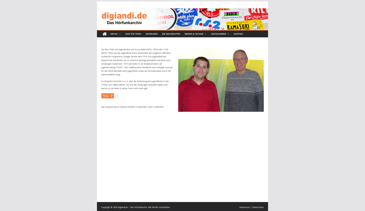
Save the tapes (133, 34)
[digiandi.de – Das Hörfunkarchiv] (104, 34)
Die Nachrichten (171, 34)
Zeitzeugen (152, 34)
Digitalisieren (218, 34)
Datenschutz (258, 207)
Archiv (114, 34)
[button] (119, 34)
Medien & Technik (194, 34)
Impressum (244, 207)
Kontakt (238, 34)
